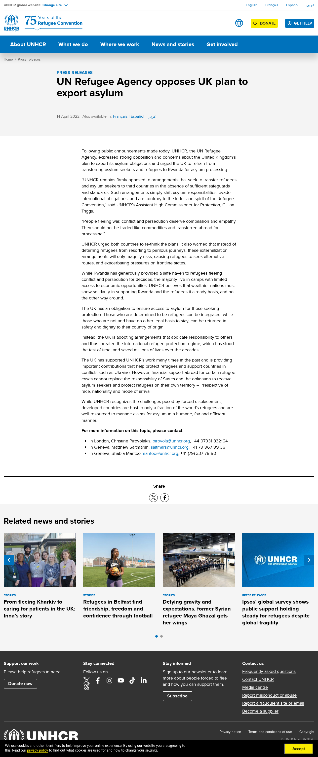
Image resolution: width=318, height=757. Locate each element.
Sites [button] (239, 23)
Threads (86, 687)
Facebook (98, 680)
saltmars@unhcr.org (170, 447)
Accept (298, 749)
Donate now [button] (20, 683)
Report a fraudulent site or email (273, 703)
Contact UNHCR (258, 679)
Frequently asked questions (269, 671)
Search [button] (223, 23)
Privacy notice (230, 731)
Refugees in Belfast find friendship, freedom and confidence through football (118, 609)
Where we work (119, 44)
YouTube (121, 680)
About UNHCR (28, 44)
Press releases (29, 59)
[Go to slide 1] (157, 637)
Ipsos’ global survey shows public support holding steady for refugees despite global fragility (276, 612)
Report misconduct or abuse (269, 695)
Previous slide (9, 560)
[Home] (38, 23)
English (251, 4)
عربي (310, 4)
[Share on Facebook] (164, 497)
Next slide (309, 560)
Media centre (255, 687)
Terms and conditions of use (270, 731)
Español (292, 4)
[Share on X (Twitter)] (153, 497)
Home (8, 59)
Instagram (109, 680)
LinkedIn (143, 680)
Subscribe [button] (177, 696)
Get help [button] (303, 23)
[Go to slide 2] (162, 637)
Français (271, 4)
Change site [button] (52, 4)
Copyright (306, 731)
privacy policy (37, 750)
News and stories (173, 44)
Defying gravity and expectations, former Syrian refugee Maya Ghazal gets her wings (197, 612)
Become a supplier (260, 711)
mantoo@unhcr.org (160, 453)
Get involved (222, 44)
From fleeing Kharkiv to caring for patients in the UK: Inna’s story (39, 609)
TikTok (132, 680)
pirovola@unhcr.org (171, 441)
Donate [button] (268, 23)
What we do (73, 44)
